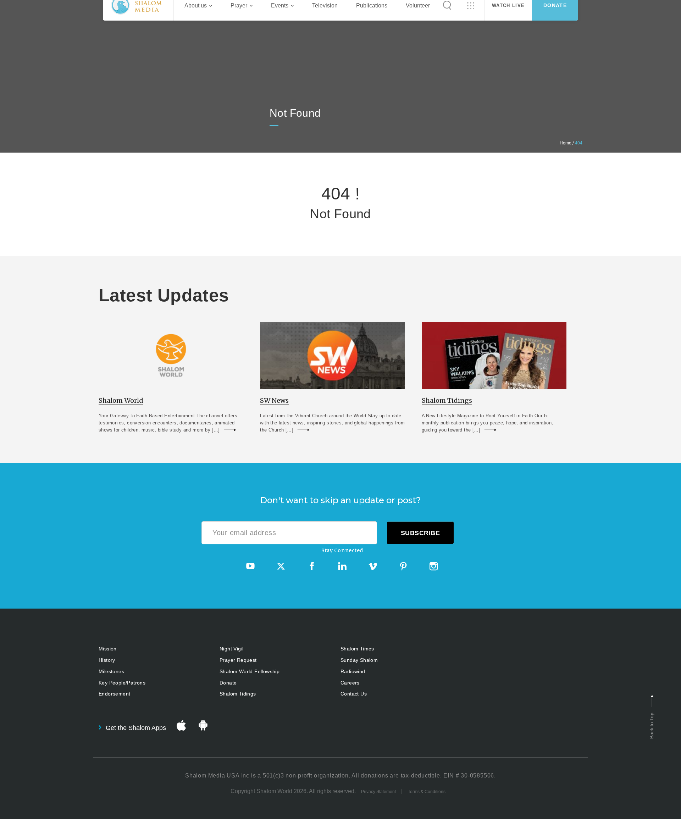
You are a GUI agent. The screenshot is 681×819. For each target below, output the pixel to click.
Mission (108, 649)
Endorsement (114, 694)
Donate (228, 683)
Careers (350, 683)
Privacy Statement (378, 791)
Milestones (111, 671)
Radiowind (352, 671)
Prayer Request (238, 660)
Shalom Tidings (238, 694)
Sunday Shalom (359, 660)
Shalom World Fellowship (249, 671)
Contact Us (353, 694)
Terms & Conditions (426, 791)
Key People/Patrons (122, 683)
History (107, 660)
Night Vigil (231, 649)
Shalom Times (357, 649)
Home (565, 143)
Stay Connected (342, 550)
